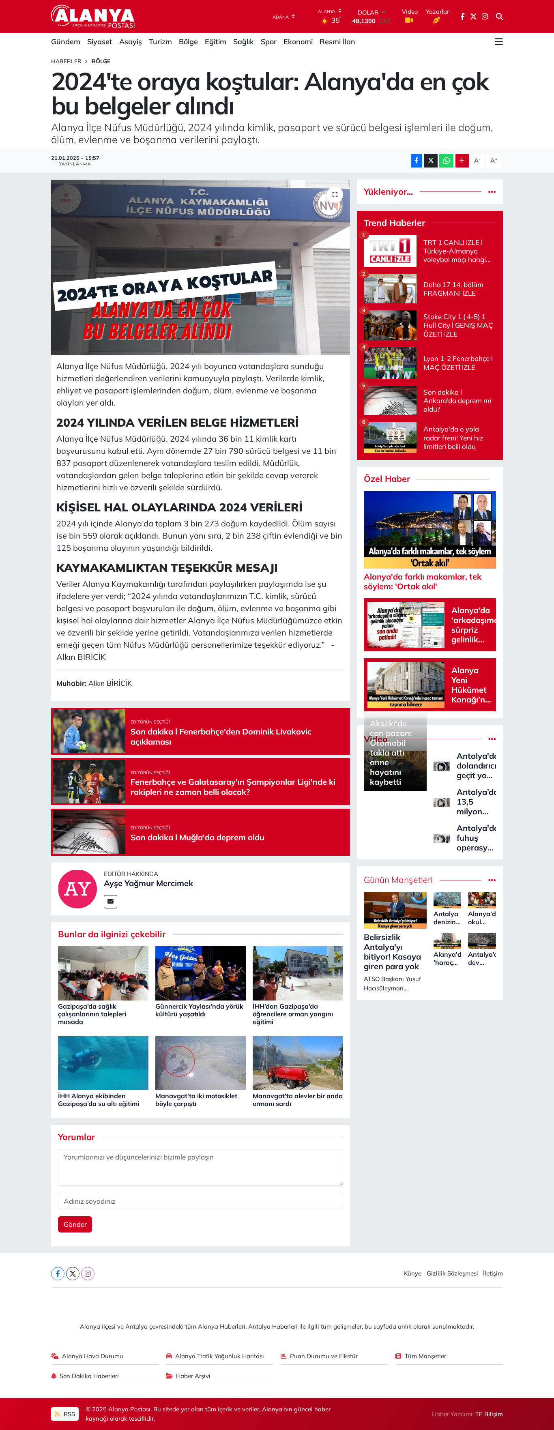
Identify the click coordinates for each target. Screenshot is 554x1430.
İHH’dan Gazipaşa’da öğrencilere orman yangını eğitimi (293, 1014)
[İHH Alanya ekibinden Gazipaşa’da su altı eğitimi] (103, 1062)
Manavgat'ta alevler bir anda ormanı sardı (298, 1100)
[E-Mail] (110, 901)
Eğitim (215, 41)
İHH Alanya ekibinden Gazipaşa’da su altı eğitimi (98, 1100)
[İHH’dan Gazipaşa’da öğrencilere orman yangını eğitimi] (298, 972)
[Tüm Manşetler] (492, 880)
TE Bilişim (489, 1414)
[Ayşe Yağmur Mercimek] (77, 888)
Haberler (66, 61)
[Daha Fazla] (462, 160)
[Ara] (499, 16)
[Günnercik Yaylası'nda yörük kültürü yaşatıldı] (200, 972)
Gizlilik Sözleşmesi (452, 1273)
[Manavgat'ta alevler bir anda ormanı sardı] (298, 1062)
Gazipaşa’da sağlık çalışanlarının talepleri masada (92, 1014)
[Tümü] (492, 191)
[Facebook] (57, 1273)
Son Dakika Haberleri (89, 1376)
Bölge (188, 41)
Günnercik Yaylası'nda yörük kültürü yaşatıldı (199, 1010)
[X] (72, 1273)
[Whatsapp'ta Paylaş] (446, 160)
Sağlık (243, 41)
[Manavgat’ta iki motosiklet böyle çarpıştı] (200, 1062)
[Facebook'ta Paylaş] (416, 160)
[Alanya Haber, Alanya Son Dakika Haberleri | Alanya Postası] (93, 16)
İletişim (493, 1273)
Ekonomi (298, 41)
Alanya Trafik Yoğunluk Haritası (219, 1356)
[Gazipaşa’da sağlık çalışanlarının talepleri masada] (103, 972)
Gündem (65, 41)
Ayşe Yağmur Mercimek (148, 883)
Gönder (75, 1224)
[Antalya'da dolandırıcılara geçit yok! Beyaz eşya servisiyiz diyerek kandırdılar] (442, 765)
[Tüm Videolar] (492, 739)
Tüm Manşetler (425, 1356)
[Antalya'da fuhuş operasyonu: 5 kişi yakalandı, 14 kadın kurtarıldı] (442, 837)
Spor (269, 41)
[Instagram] (87, 1273)
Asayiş (130, 41)
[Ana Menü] (499, 42)
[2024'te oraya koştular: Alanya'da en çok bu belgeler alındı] (200, 267)
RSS (68, 1414)
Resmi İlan (337, 41)
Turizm (160, 41)
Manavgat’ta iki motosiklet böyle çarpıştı (196, 1100)
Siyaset (99, 41)
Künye (412, 1273)
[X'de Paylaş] (431, 160)
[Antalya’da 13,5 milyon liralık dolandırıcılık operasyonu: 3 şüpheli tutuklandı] (442, 801)
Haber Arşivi (193, 1376)
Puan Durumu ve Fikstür (324, 1356)
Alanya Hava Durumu (92, 1356)
